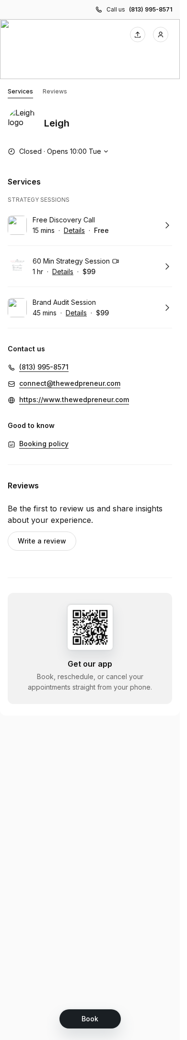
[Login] (160, 34)
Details (74, 230)
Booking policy (44, 443)
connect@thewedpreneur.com (69, 383)
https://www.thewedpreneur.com (74, 399)
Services (20, 91)
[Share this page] (137, 34)
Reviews (55, 91)
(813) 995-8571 (150, 9)
